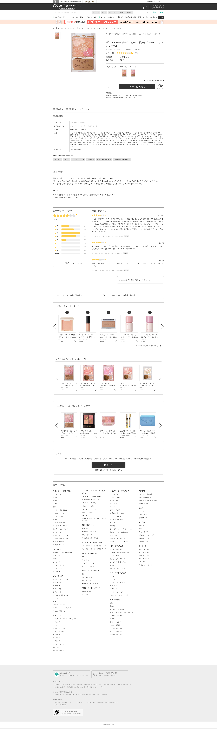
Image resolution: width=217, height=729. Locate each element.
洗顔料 (55, 497)
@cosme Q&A (91, 702)
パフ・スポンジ (115, 494)
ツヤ (66, 159)
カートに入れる (137, 86)
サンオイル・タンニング (89, 531)
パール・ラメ (77, 159)
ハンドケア (56, 625)
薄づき (57, 159)
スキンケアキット (144, 549)
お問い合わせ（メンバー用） (94, 687)
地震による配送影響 (133, 17)
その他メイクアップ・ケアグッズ (120, 541)
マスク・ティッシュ (116, 631)
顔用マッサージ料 (58, 541)
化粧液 (55, 519)
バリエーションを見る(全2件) (152, 80)
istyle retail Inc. (109, 724)
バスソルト (85, 594)
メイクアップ (74, 126)
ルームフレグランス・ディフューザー (121, 612)
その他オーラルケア (145, 541)
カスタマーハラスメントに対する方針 (87, 694)
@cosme (57, 702)
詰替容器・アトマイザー (117, 538)
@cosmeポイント (102, 702)
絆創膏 (112, 565)
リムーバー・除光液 (88, 566)
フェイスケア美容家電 (145, 494)
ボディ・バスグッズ (116, 549)
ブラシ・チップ (115, 510)
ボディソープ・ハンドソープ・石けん (64, 619)
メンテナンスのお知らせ (149, 17)
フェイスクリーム (58, 513)
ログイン (160, 1)
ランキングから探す (76, 17)
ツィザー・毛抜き (115, 516)
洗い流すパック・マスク (60, 529)
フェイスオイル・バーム (60, 516)
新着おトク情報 (89, 2)
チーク (83, 126)
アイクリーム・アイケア (60, 532)
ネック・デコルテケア (60, 631)
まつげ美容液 (57, 582)
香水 (83, 574)
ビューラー (113, 507)
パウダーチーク (92, 126)
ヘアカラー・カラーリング (90, 509)
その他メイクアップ (59, 611)
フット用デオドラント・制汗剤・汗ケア (94, 549)
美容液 (55, 503)
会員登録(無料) (150, 1)
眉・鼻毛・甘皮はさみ (117, 519)
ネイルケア (56, 641)
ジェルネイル (86, 560)
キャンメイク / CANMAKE (79, 122)
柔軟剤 (112, 606)
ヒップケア (56, 638)
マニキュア (85, 557)
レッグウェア (143, 514)
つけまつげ (56, 585)
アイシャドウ (57, 589)
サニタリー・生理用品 (117, 609)
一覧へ (161, 17)
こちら (126, 95)
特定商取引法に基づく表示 (112, 684)
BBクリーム (56, 556)
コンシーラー (57, 562)
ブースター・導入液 (59, 522)
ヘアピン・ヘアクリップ (117, 582)
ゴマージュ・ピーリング (60, 538)
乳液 (54, 507)
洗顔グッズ (113, 503)
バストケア (56, 634)
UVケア (104, 12)
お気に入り (75, 341)
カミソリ (113, 522)
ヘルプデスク (127, 684)
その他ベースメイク (59, 571)
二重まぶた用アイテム (117, 513)
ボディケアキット (144, 558)
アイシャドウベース (59, 592)
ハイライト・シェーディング (62, 608)
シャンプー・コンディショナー (91, 496)
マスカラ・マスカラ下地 (60, 579)
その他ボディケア (58, 650)
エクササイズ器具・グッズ (118, 562)
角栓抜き (113, 526)
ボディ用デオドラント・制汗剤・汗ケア (94, 546)
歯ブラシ (141, 529)
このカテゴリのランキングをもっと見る (150, 346)
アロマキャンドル (115, 619)
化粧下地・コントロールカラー (62, 552)
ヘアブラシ (113, 576)
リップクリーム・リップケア (62, 535)
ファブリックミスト (116, 628)
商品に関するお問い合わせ (75, 687)
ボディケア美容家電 (145, 497)
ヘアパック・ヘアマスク (89, 503)
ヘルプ (149, 12)
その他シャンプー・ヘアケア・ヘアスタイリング (94, 520)
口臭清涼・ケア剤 (144, 538)
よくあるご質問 (60, 687)
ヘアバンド (113, 585)
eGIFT (122, 12)
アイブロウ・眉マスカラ (60, 595)
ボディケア (56, 622)
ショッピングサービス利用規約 (72, 684)
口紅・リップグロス (59, 604)
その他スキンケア (58, 545)
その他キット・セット (145, 565)
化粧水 (55, 500)
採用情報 (104, 694)
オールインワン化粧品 (60, 510)
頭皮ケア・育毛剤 (87, 512)
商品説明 (70, 109)
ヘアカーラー (114, 589)
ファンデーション (58, 565)
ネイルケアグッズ (58, 644)
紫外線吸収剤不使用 (121, 159)
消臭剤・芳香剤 (115, 625)
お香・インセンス (115, 622)
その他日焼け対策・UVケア (90, 538)
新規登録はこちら (116, 470)
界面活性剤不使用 (103, 159)
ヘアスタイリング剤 (88, 506)
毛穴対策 (129, 12)
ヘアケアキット (143, 562)
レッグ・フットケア (59, 628)
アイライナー (57, 598)
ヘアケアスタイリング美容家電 (148, 500)
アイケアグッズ (115, 556)
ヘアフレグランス (87, 580)
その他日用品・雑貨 (116, 634)
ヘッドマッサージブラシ (117, 592)
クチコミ (83, 109)
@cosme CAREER (60, 705)
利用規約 (58, 684)
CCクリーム (56, 559)
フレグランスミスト (88, 577)
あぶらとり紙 (114, 500)
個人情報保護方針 (68, 694)
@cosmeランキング (68, 702)
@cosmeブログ (80, 702)
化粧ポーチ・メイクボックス (119, 532)
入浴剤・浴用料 (86, 591)
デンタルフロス (143, 532)
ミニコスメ (96, 12)
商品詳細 (57, 109)
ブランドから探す (92, 17)
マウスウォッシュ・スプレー (147, 535)
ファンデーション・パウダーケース (121, 529)
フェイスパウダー (58, 568)
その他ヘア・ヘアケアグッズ (119, 595)
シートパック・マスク (60, 526)
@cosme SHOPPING (112, 98)
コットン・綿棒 (115, 497)
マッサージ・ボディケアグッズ (119, 552)
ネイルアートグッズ (88, 563)
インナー (141, 511)
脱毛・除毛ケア (58, 647)
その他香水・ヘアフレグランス (91, 583)
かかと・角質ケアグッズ (117, 559)
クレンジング (57, 494)
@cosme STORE (114, 702)
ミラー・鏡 (113, 535)
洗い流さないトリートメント (90, 500)
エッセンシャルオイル (117, 615)
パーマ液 (84, 515)
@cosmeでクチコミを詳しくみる (134, 280)
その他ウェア (143, 518)
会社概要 (58, 694)
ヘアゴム (113, 579)
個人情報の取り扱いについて (93, 684)
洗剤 (111, 603)
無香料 (89, 159)
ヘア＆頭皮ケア (113, 12)
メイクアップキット (145, 555)
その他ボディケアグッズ (117, 568)
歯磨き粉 (141, 525)
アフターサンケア (87, 535)
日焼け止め (85, 528)
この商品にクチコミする (72, 263)
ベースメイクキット (145, 552)
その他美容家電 (143, 503)
